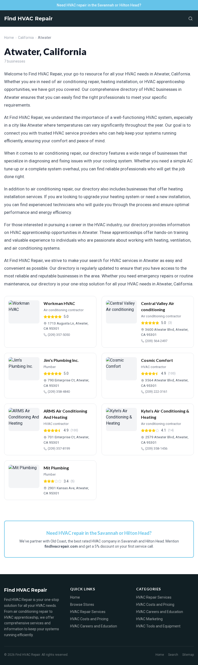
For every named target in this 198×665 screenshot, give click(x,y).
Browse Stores (82, 604)
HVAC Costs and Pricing (89, 619)
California (26, 38)
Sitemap (188, 655)
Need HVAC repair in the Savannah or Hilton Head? (99, 5)
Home (9, 38)
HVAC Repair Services (87, 612)
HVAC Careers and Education (93, 626)
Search (173, 655)
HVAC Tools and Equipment (158, 626)
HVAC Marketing (149, 619)
